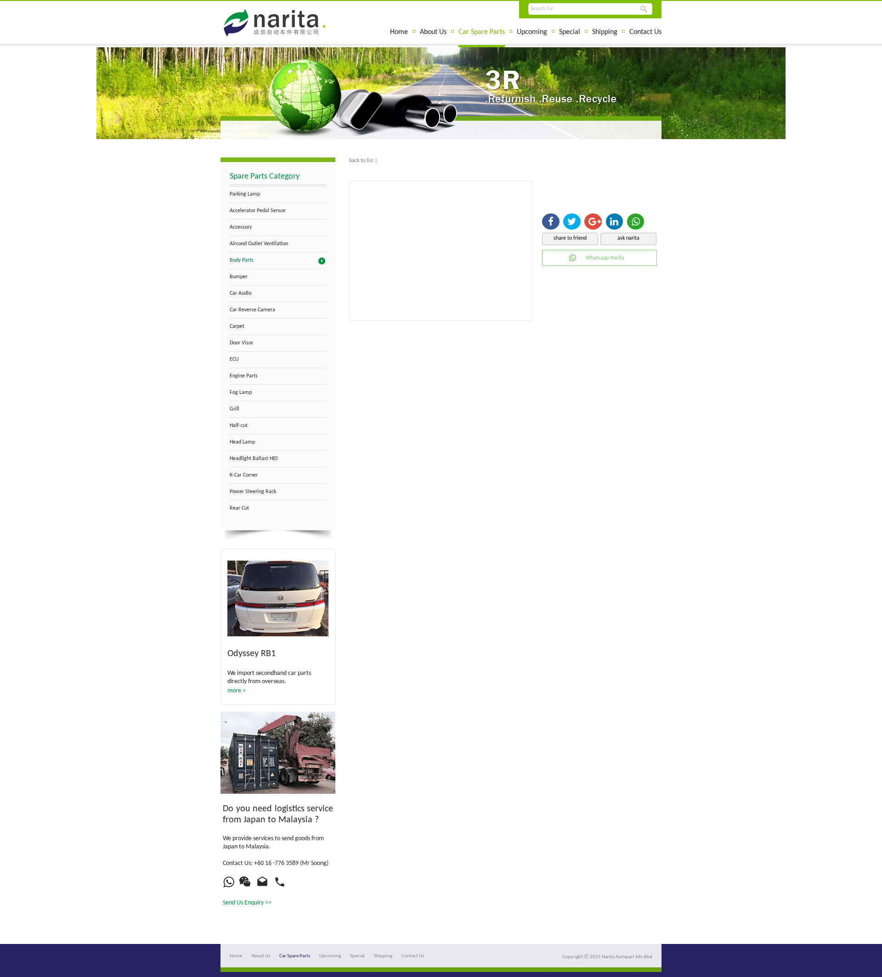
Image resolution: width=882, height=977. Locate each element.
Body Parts (242, 260)
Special (569, 32)
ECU (234, 359)
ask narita (628, 238)
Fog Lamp (241, 392)
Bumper (239, 277)
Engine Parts (244, 376)
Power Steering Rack (253, 491)
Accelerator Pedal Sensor (258, 210)
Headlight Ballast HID (253, 458)
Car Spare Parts (481, 32)
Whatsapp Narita (605, 258)
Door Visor (241, 343)
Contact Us (645, 32)
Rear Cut (239, 508)
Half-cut (239, 425)
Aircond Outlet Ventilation (259, 244)
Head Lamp (242, 442)
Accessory (241, 227)
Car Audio (240, 293)
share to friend (570, 238)
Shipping (604, 32)
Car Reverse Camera (252, 310)
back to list (361, 160)
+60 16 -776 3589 (276, 863)
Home (399, 32)
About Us (433, 32)
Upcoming (532, 32)
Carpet (237, 326)
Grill (234, 409)
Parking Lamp (245, 194)
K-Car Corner (244, 475)
